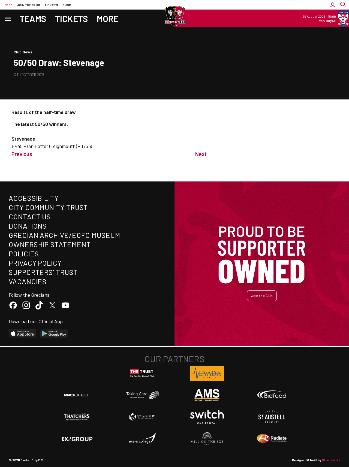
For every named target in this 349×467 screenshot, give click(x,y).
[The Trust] (142, 373)
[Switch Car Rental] (207, 417)
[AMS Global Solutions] (207, 395)
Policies (24, 253)
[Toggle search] (343, 5)
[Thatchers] (77, 416)
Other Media (331, 460)
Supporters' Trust (43, 272)
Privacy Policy (35, 263)
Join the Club (262, 295)
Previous (21, 154)
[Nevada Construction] (207, 373)
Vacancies (28, 281)
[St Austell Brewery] (272, 417)
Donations (28, 226)
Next (201, 154)
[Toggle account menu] (332, 5)
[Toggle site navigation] (7, 18)
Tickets (51, 5)
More (107, 18)
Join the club (28, 5)
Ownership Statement (50, 244)
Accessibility (34, 198)
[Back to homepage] (174, 16)
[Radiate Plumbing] (272, 439)
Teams (33, 18)
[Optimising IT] (142, 416)
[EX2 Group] (77, 439)
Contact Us (30, 216)
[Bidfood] (272, 395)
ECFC (8, 5)
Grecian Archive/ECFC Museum (64, 235)
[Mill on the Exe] (207, 439)
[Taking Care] (142, 395)
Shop (66, 5)
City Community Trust (48, 207)
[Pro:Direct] (77, 395)
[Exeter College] (142, 439)
